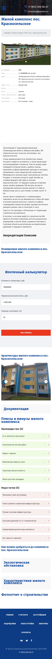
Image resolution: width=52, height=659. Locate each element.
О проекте (23, 615)
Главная (9, 615)
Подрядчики (10, 624)
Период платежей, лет (11, 311)
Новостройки (27, 624)
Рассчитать (26, 333)
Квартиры (43, 624)
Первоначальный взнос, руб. (14, 296)
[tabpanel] (26, 52)
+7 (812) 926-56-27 (26, 652)
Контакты (26, 632)
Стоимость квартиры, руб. (13, 281)
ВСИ (20, 70)
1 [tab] (26, 61)
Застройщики (39, 615)
